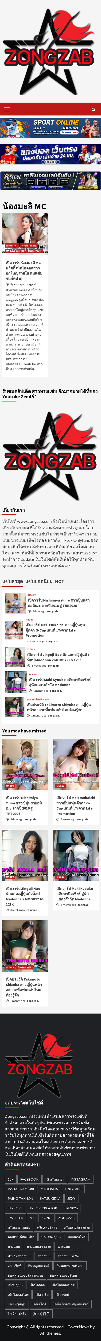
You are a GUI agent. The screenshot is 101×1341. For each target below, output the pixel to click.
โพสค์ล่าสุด (34, 251)
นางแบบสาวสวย (39, 1246)
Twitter (15, 1218)
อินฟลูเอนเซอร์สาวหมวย (25, 1275)
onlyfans (73, 1189)
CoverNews (78, 1326)
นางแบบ (14, 1246)
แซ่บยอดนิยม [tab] (39, 581)
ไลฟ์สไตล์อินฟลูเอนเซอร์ (71, 1304)
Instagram (80, 1179)
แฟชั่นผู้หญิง (16, 1304)
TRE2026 (71, 1208)
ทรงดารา (11, 245)
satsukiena (50, 1198)
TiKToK (14, 1208)
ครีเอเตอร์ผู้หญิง (19, 1227)
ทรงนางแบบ (29, 245)
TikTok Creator (42, 1208)
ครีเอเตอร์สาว (47, 1227)
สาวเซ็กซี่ (14, 1266)
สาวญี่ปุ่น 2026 (68, 1256)
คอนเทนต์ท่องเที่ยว (21, 1237)
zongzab (66, 1218)
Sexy (71, 1198)
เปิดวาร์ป (42, 1294)
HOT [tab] (59, 581)
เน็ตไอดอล (37, 1285)
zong (46, 1218)
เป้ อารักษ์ (62, 1294)
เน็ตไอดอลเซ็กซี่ (63, 1285)
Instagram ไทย (21, 1189)
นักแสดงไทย (76, 1237)
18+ (11, 1179)
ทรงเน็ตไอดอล (15, 251)
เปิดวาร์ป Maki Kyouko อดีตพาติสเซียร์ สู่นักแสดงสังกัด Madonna (74, 893)
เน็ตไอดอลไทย (18, 1294)
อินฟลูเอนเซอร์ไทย (63, 1275)
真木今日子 (41, 1314)
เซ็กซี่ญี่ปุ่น (15, 1285)
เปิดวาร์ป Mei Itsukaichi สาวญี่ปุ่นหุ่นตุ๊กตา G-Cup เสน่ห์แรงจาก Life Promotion (55, 630)
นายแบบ (64, 1246)
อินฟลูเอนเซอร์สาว (70, 1266)
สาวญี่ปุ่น (44, 1256)
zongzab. (31, 284)
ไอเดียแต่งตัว (17, 1314)
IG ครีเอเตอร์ (54, 1179)
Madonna (49, 1189)
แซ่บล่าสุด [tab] (12, 581)
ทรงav (32, 595)
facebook (29, 1179)
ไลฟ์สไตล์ (39, 1304)
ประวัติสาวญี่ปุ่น (19, 1256)
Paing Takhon (20, 1198)
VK (32, 1218)
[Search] (93, 109)
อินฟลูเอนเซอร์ (39, 1266)
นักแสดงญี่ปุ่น (51, 1237)
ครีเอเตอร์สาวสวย (77, 1227)
